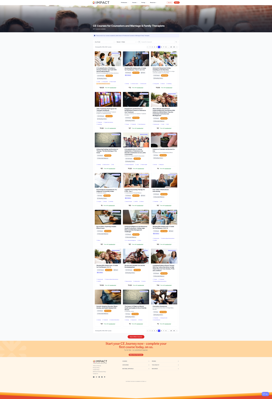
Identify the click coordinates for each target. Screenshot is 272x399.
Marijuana (162, 164)
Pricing (143, 2)
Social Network (157, 319)
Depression (134, 319)
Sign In (176, 2)
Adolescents (143, 83)
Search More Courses (136, 336)
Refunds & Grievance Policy (99, 371)
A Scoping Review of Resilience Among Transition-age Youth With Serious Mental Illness (106, 69)
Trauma (127, 124)
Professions (124, 2)
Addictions (145, 53)
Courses (134, 2)
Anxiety (127, 83)
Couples (99, 201)
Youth (99, 81)
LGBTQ (136, 201)
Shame (105, 201)
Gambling (169, 83)
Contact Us (95, 373)
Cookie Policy (96, 369)
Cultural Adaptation (130, 164)
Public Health (113, 81)
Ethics (99, 240)
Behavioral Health (115, 53)
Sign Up (170, 2)
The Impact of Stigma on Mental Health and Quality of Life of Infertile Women (135, 308)
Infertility (111, 201)
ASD (168, 124)
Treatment (100, 122)
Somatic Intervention (115, 319)
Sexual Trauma (129, 201)
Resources (152, 2)
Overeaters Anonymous (160, 306)
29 (171, 47)
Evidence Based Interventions (168, 238)
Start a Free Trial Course (136, 354)
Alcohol (155, 164)
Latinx (137, 164)
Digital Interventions (109, 122)
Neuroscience (106, 164)
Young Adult (105, 81)
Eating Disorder (164, 317)
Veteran (142, 201)
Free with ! (110, 87)
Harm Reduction (142, 124)
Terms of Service (97, 365)
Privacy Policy (96, 367)
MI (161, 201)
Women (163, 83)
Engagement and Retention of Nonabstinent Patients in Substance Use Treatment (135, 110)
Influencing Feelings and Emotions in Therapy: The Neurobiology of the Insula (107, 151)
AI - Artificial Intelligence (131, 240)
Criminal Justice (135, 83)
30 (174, 47)
